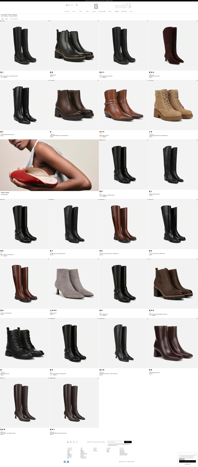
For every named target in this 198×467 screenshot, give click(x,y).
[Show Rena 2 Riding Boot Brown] (101, 310)
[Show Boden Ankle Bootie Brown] (100, 131)
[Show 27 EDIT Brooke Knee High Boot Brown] (2, 131)
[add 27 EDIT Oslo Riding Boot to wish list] (48, 259)
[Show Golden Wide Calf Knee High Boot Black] (50, 250)
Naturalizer (96, 450)
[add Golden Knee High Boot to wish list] (197, 140)
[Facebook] (68, 442)
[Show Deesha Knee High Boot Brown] (149, 72)
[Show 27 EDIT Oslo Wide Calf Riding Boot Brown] (151, 250)
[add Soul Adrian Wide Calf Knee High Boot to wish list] (48, 21)
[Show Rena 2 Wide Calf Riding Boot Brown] (2, 250)
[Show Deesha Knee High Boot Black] (151, 72)
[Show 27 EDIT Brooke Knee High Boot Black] (1, 131)
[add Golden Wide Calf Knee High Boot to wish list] (98, 199)
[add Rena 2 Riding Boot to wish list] (147, 259)
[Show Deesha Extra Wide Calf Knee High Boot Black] (100, 369)
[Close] (196, 454)
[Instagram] (77, 442)
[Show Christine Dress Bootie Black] (151, 369)
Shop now (108, 0)
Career (108, 450)
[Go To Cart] (130, 4)
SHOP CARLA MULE (4, 194)
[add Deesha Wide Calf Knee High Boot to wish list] (48, 378)
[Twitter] (74, 442)
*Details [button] (111, 0)
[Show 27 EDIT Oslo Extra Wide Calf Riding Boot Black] (101, 250)
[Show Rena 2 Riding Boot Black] (100, 310)
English (68, 5)
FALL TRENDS (66, 11)
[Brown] (50, 131)
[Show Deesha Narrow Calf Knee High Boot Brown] (50, 429)
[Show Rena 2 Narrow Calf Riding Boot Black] (100, 191)
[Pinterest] (71, 442)
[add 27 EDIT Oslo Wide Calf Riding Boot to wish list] (197, 199)
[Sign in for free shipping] (124, 4)
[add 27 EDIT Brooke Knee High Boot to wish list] (48, 80)
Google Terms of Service (111, 445)
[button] (69, 11)
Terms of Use (122, 450)
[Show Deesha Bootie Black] (54, 310)
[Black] (1, 369)
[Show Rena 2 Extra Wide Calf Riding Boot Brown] (52, 369)
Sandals (68, 450)
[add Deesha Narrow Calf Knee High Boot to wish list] (98, 378)
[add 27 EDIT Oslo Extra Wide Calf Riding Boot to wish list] (147, 199)
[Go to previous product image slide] (0, 44)
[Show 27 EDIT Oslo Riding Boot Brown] (1, 310)
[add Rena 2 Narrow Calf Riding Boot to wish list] (147, 140)
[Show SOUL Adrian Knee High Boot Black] (100, 72)
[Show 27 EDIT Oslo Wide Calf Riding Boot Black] (149, 250)
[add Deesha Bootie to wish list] (98, 259)
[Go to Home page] (96, 6)
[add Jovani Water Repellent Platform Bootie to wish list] (197, 80)
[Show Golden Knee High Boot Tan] (151, 191)
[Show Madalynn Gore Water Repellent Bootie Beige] (149, 310)
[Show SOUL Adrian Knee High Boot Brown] (101, 72)
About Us (108, 449)
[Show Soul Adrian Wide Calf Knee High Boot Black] (1, 72)
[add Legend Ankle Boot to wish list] (48, 318)
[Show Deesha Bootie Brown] (52, 310)
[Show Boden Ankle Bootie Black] (103, 131)
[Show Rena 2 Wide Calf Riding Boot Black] (1, 250)
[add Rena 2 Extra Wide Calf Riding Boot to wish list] (98, 318)
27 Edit (95, 449)
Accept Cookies (187, 461)
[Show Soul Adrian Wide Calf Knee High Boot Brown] (2, 72)
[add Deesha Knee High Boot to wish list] (197, 21)
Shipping (82, 450)
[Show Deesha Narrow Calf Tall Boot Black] (52, 429)
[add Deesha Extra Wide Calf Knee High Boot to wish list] (147, 318)
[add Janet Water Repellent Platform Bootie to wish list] (98, 80)
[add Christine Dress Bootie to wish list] (197, 318)
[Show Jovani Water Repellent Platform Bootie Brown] (149, 131)
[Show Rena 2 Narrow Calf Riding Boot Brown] (101, 191)
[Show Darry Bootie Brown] (52, 72)
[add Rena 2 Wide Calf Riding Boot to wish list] (48, 199)
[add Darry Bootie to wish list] (98, 21)
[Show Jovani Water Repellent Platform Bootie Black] (151, 131)
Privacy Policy (122, 449)
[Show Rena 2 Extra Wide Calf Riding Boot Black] (50, 369)
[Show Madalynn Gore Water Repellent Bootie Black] (151, 310)
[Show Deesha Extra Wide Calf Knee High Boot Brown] (101, 369)
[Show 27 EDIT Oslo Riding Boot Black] (2, 310)
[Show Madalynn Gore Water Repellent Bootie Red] (153, 310)
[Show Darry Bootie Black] (50, 72)
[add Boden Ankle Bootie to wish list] (147, 80)
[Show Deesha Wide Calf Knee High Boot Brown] (1, 429)
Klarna (82, 449)
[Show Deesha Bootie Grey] (50, 310)
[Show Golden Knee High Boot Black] (149, 191)
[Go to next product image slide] (48, 44)
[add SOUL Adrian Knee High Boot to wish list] (147, 21)
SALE (131, 11)
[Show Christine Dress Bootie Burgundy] (149, 369)
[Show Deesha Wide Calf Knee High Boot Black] (4, 429)
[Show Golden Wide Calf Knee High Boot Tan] (52, 250)
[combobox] (123, 7)
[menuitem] (66, 11)
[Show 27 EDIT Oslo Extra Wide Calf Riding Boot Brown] (100, 250)
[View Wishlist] (127, 4)
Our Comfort (69, 449)
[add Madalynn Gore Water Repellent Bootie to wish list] (197, 259)
